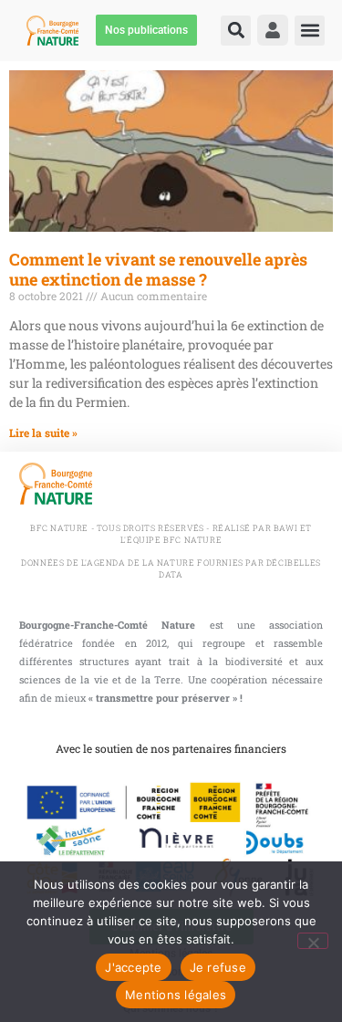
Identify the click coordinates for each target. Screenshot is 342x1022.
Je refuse (218, 967)
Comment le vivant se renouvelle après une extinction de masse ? (158, 269)
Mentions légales (175, 994)
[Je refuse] (312, 941)
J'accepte (133, 967)
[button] (236, 31)
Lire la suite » (43, 432)
